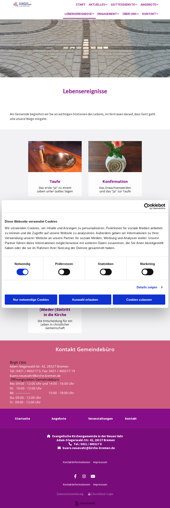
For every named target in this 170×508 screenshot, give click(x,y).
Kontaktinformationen (76, 462)
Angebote (148, 4)
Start (80, 4)
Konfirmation (115, 181)
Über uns (130, 14)
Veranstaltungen (100, 419)
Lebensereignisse (78, 14)
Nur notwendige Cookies (31, 299)
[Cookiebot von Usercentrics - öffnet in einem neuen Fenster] (147, 206)
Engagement (107, 14)
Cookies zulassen (139, 299)
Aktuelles (97, 4)
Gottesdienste (123, 4)
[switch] (64, 272)
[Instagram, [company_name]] (84, 476)
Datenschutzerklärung (70, 494)
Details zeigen (147, 287)
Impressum (100, 462)
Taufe (55, 181)
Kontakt (149, 14)
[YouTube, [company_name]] (93, 476)
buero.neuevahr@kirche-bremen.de (35, 376)
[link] (98, 4)
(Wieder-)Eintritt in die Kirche (55, 312)
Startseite (22, 419)
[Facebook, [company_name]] (75, 476)
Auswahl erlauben (85, 299)
